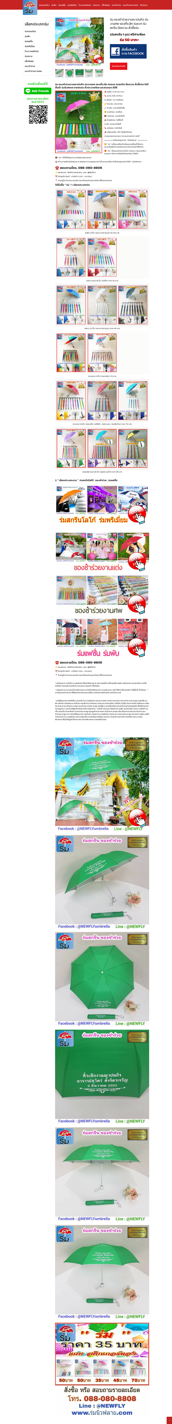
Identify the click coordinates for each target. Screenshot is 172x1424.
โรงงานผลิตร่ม (85, 5)
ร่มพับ (53, 5)
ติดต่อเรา (144, 5)
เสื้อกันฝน (106, 5)
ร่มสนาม (96, 5)
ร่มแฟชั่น (62, 5)
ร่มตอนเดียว (44, 5)
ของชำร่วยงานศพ (130, 5)
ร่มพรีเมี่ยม (72, 5)
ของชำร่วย (116, 5)
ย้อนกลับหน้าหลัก (118, 66)
